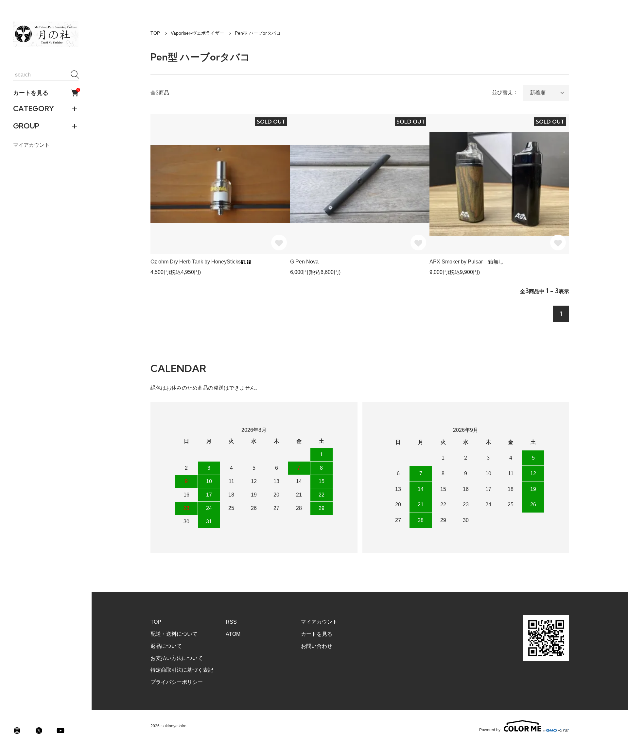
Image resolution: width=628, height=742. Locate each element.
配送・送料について (174, 634)
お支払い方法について (176, 658)
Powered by (489, 730)
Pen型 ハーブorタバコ (258, 33)
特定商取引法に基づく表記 (181, 670)
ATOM (233, 634)
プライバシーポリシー (176, 682)
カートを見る (45, 92)
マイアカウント (31, 145)
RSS (231, 622)
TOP (155, 33)
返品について (166, 646)
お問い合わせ (316, 646)
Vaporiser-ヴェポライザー (197, 33)
